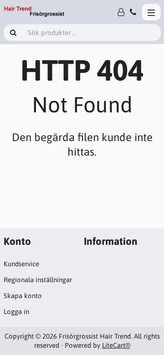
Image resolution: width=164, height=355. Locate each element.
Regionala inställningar (38, 280)
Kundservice (21, 264)
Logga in (16, 311)
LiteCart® (116, 345)
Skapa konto (23, 295)
